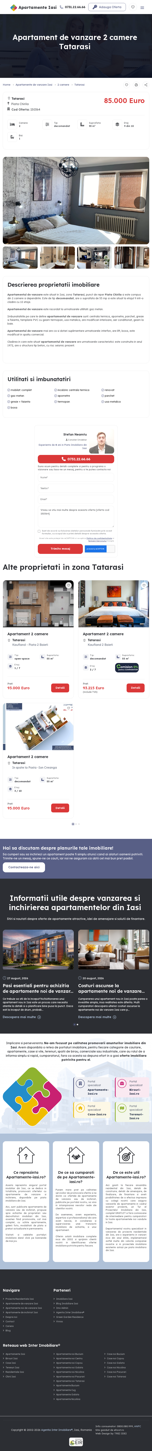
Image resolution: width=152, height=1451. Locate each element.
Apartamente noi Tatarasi (70, 1381)
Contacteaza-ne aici (24, 867)
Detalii (60, 687)
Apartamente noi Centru (69, 1358)
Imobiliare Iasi (64, 1299)
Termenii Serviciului (97, 541)
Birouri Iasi (12, 1358)
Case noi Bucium (116, 1354)
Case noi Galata (116, 1362)
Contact (10, 1321)
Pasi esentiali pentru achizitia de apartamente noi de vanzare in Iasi (38, 988)
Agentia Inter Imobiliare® (70, 1312)
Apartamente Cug (66, 1390)
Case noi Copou (115, 1358)
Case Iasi (11, 1362)
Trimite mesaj (60, 548)
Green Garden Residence (69, 1317)
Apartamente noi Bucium (69, 1354)
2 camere (63, 84)
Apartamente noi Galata (69, 1367)
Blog (8, 1330)
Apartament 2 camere (27, 634)
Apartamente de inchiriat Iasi (22, 1312)
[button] (140, 202)
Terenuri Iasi (12, 1367)
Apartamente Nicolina (68, 1399)
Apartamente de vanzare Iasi (34, 84)
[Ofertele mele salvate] (133, 7)
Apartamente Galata (67, 1394)
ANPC (137, 1426)
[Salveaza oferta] (126, 85)
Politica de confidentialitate (99, 538)
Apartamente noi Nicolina (70, 1372)
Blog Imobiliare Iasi (67, 1303)
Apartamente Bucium (67, 1385)
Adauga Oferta (110, 7)
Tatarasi (79, 84)
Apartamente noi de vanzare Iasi (24, 1308)
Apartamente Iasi (15, 1354)
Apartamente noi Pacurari (70, 1376)
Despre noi (11, 1317)
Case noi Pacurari (116, 1372)
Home (6, 84)
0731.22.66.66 (78, 459)
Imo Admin (62, 1308)
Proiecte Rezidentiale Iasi (20, 1299)
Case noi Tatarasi (116, 1376)
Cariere (10, 1326)
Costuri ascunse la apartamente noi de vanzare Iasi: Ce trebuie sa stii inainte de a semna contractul (111, 988)
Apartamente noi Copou (69, 1362)
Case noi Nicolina (116, 1367)
